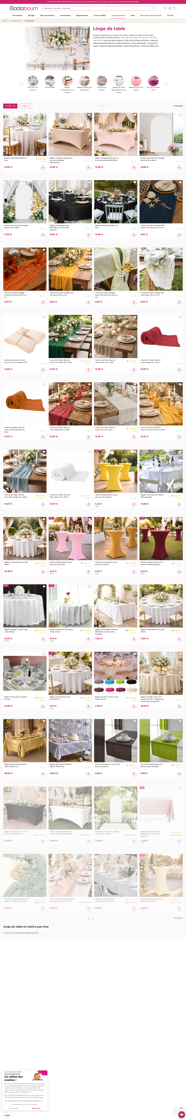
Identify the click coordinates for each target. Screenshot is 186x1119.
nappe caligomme (123, 43)
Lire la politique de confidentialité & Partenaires (23, 1101)
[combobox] (99, 8)
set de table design (139, 43)
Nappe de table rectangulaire (111, 46)
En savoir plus (13, 1108)
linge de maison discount (114, 40)
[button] (6, 1116)
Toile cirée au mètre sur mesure (137, 40)
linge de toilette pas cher (28, 933)
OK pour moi (36, 1108)
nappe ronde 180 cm (132, 46)
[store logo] (24, 8)
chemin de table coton (150, 46)
